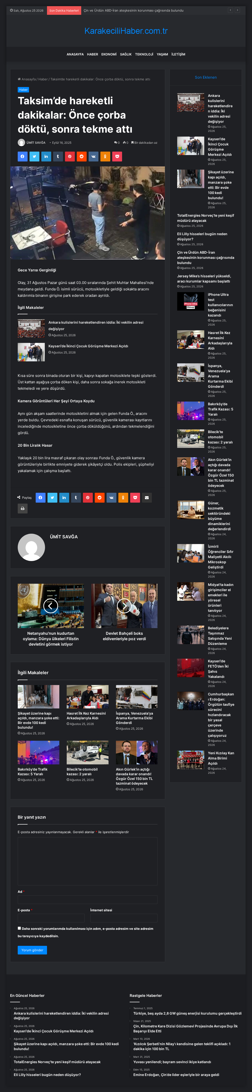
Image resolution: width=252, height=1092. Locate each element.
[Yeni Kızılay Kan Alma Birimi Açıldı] (190, 760)
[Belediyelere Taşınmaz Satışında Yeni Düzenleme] (190, 635)
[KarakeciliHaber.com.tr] (126, 31)
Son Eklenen (206, 77)
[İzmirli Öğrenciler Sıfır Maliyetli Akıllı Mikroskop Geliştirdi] (190, 553)
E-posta (25, 910)
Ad (21, 892)
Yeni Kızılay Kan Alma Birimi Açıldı (221, 758)
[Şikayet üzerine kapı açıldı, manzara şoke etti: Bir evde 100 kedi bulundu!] (39, 697)
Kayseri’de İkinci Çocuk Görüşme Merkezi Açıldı (88, 346)
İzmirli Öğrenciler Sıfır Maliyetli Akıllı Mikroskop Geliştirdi (221, 556)
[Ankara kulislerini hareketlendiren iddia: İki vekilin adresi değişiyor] (31, 328)
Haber (92, 54)
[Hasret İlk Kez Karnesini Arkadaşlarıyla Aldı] (88, 697)
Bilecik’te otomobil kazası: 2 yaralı (220, 437)
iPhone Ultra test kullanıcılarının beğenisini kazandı (220, 304)
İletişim (178, 54)
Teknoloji (144, 54)
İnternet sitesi (101, 910)
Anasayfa (75, 54)
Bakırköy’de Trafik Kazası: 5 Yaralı (220, 409)
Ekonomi (109, 54)
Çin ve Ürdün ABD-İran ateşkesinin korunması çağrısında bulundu (134, 10)
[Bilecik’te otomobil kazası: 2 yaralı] (88, 752)
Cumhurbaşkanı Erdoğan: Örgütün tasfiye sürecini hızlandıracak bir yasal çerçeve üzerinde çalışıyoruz (221, 715)
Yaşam (162, 54)
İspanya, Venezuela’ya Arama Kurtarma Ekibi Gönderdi (134, 718)
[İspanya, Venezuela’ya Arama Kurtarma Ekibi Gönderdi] (137, 697)
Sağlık (126, 54)
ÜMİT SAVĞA (36, 142)
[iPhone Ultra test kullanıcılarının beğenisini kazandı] (190, 301)
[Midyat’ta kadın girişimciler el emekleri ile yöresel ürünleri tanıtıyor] (190, 591)
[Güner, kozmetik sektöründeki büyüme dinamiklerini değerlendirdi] (190, 510)
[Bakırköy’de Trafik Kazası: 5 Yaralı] (39, 752)
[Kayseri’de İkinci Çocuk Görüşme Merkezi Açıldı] (31, 352)
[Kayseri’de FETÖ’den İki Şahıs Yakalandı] (190, 668)
